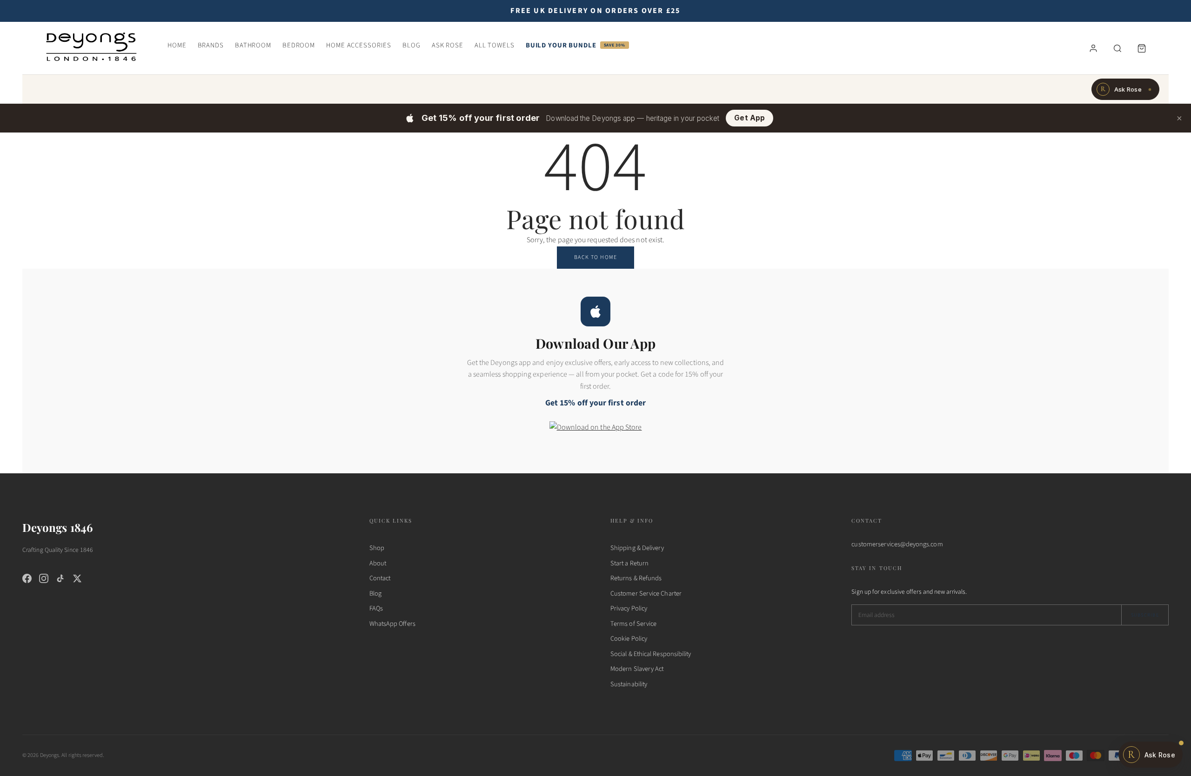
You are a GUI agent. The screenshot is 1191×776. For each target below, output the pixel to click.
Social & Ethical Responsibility (650, 654)
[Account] (1093, 48)
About (377, 563)
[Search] (1117, 48)
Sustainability (628, 684)
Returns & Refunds (636, 578)
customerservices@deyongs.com (897, 544)
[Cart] (1141, 48)
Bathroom (253, 45)
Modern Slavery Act (636, 669)
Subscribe (1145, 614)
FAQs (376, 608)
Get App (749, 117)
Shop (376, 548)
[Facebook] (27, 578)
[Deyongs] (91, 46)
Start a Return (629, 563)
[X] (77, 578)
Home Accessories (358, 45)
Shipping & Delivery (637, 548)
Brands (211, 45)
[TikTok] (60, 578)
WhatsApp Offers (392, 624)
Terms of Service (633, 624)
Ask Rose (447, 45)
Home (177, 45)
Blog (411, 45)
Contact (380, 578)
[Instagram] (43, 578)
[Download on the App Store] (595, 433)
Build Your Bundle (575, 45)
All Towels (495, 45)
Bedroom (298, 45)
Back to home (595, 257)
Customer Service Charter (646, 593)
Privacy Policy (628, 608)
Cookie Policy (628, 638)
